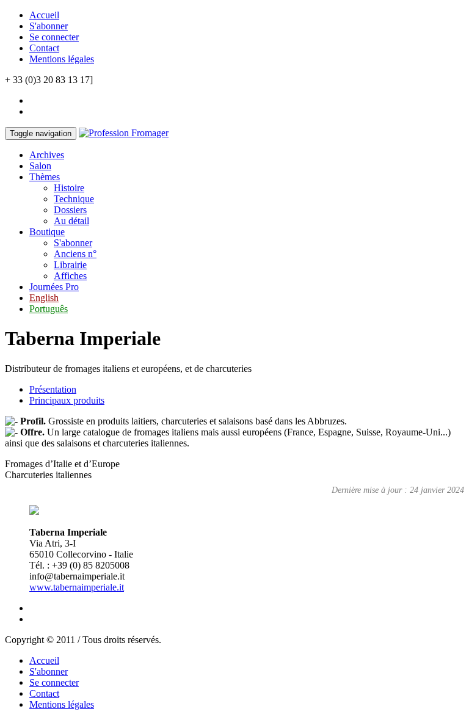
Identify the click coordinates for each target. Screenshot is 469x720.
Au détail (71, 221)
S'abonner (48, 26)
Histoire (69, 188)
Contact (44, 48)
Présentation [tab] (52, 389)
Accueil (44, 15)
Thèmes (44, 177)
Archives (46, 155)
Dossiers (70, 210)
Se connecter (54, 37)
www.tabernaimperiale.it (76, 587)
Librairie (70, 265)
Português (48, 309)
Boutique (47, 232)
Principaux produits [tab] (66, 400)
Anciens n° (75, 254)
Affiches (70, 276)
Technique (74, 199)
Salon (40, 166)
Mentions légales (61, 59)
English (44, 298)
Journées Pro (54, 287)
